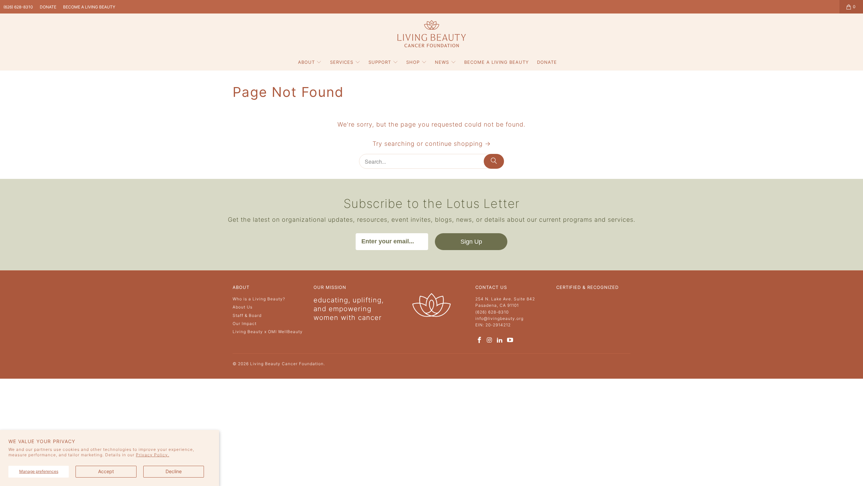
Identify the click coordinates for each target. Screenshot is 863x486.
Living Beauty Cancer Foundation (287, 363)
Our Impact (245, 323)
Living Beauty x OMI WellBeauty (268, 331)
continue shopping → (458, 143)
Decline (174, 471)
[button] (310, 62)
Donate (48, 6)
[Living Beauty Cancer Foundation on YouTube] (510, 340)
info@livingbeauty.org (499, 318)
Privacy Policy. (152, 454)
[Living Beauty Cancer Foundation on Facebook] (479, 340)
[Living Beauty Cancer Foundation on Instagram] (489, 340)
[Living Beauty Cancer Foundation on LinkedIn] (500, 340)
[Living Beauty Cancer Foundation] (431, 34)
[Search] (494, 161)
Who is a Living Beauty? (259, 298)
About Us (242, 306)
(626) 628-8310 (18, 6)
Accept (106, 471)
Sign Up (471, 241)
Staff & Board (247, 315)
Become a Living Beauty (89, 6)
